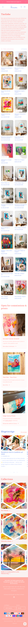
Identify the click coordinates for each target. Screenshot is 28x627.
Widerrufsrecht (23, 618)
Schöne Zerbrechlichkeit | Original (7, 69)
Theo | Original (4, 296)
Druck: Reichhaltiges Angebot (5, 114)
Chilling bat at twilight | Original (6, 160)
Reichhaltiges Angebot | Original (20, 91)
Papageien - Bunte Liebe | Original (6, 251)
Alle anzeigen (24, 432)
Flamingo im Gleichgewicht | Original (7, 205)
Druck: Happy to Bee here (20, 227)
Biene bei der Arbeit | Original (19, 69)
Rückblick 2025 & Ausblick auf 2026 (12, 453)
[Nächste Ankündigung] (25, 1)
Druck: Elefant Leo (5, 182)
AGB (14, 621)
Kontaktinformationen (21, 621)
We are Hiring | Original (20, 296)
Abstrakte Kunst (6, 541)
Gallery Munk (8, 420)
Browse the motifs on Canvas (10, 423)
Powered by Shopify (15, 618)
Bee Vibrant (4, 510)
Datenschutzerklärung (8, 621)
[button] (2, 7)
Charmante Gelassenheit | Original (20, 114)
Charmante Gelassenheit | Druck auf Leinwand (6, 137)
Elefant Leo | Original (19, 159)
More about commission (9, 346)
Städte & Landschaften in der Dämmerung (10, 572)
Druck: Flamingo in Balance (5, 228)
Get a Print (5, 385)
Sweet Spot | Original (19, 273)
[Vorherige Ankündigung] (2, 1)
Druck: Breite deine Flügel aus (7, 274)
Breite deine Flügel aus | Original (20, 251)
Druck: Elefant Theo (19, 182)
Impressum (15, 623)
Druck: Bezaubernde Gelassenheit (19, 137)
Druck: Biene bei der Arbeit (5, 91)
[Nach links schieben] (10, 472)
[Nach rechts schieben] (17, 472)
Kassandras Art (8, 618)
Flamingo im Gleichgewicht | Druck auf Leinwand (21, 205)
